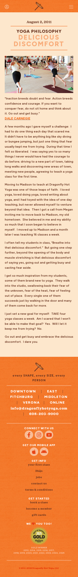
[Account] (7, 7)
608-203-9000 (44, 414)
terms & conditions (39, 489)
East (52, 391)
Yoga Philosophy (39, 31)
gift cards (39, 515)
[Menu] (71, 7)
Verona (31, 402)
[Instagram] (39, 435)
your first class (39, 464)
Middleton (56, 397)
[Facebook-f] (29, 435)
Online (57, 402)
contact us (39, 483)
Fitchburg (21, 397)
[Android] (44, 451)
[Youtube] (49, 435)
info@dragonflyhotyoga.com (39, 408)
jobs (39, 477)
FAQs (39, 471)
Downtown (23, 391)
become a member (39, 508)
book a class (39, 502)
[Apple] (34, 451)
